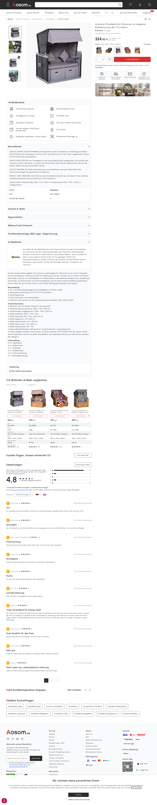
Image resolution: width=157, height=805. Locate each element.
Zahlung (52, 734)
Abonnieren (36, 758)
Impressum (90, 743)
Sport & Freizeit (80, 13)
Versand (52, 746)
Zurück (10, 19)
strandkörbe (73, 706)
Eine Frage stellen (83, 455)
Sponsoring (53, 767)
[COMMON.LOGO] (22, 4)
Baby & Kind (64, 13)
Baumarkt (96, 13)
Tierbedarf (49, 13)
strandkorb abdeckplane (117, 706)
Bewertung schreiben (83, 464)
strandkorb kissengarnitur (107, 714)
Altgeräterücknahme (56, 764)
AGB (25, 765)
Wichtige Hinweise (55, 749)
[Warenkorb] (149, 4)
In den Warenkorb (132, 59)
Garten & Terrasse (14, 13)
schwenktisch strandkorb (92, 706)
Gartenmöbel (37, 19)
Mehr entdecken (74, 690)
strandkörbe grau (34, 706)
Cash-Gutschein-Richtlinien (59, 761)
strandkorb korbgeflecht (83, 714)
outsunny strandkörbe (54, 706)
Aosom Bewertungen (93, 749)
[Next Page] (57, 680)
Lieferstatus (53, 775)
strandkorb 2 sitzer (61, 714)
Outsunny (54, 190)
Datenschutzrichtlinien (17, 767)
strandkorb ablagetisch (39, 714)
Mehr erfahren (19, 474)
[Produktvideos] (15, 47)
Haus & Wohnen (33, 13)
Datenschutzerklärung (94, 740)
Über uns (89, 734)
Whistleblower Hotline (94, 752)
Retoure (52, 737)
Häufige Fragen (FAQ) (57, 743)
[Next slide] (88, 416)
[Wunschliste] (130, 4)
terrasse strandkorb (130, 714)
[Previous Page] (41, 680)
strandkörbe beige (15, 706)
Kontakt (51, 740)
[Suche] (120, 4)
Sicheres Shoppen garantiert (59, 752)
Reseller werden (92, 746)
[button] (49, 146)
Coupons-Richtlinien (56, 758)
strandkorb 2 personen (16, 714)
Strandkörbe (50, 19)
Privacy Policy (136, 788)
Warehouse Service (56, 755)
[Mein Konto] (140, 4)
